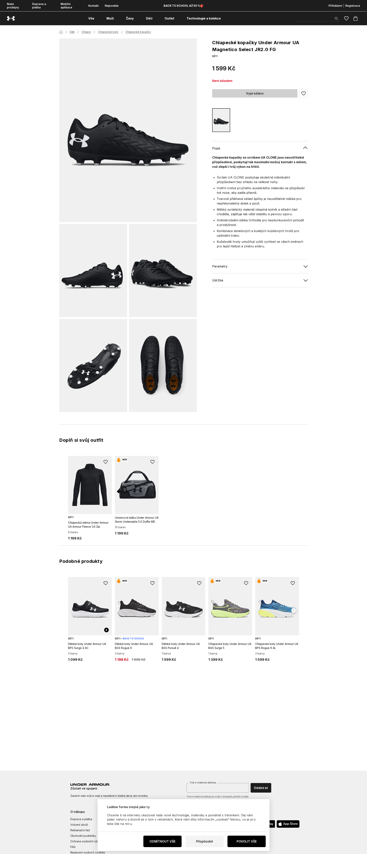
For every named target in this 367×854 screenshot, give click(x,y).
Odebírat (261, 788)
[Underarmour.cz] (11, 18)
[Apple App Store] (288, 824)
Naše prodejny (13, 5)
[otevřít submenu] (98, 18)
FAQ (73, 846)
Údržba (217, 280)
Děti (72, 31)
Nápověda (112, 5)
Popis (216, 148)
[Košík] (355, 18)
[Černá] (221, 120)
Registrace (352, 5)
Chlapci (86, 31)
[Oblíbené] (346, 18)
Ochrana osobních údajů (85, 841)
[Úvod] (61, 32)
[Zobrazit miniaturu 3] (93, 365)
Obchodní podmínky (83, 835)
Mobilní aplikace (66, 5)
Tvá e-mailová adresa (203, 782)
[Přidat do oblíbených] (106, 462)
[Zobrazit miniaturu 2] (163, 270)
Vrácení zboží (79, 824)
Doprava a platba (39, 5)
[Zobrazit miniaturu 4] (163, 365)
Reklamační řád (80, 830)
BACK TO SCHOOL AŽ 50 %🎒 (183, 5)
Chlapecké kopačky (138, 31)
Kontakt (93, 5)
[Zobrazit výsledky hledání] (336, 18)
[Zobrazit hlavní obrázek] (128, 130)
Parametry (219, 266)
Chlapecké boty (108, 31)
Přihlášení (335, 5)
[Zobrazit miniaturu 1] (93, 270)
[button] (303, 93)
